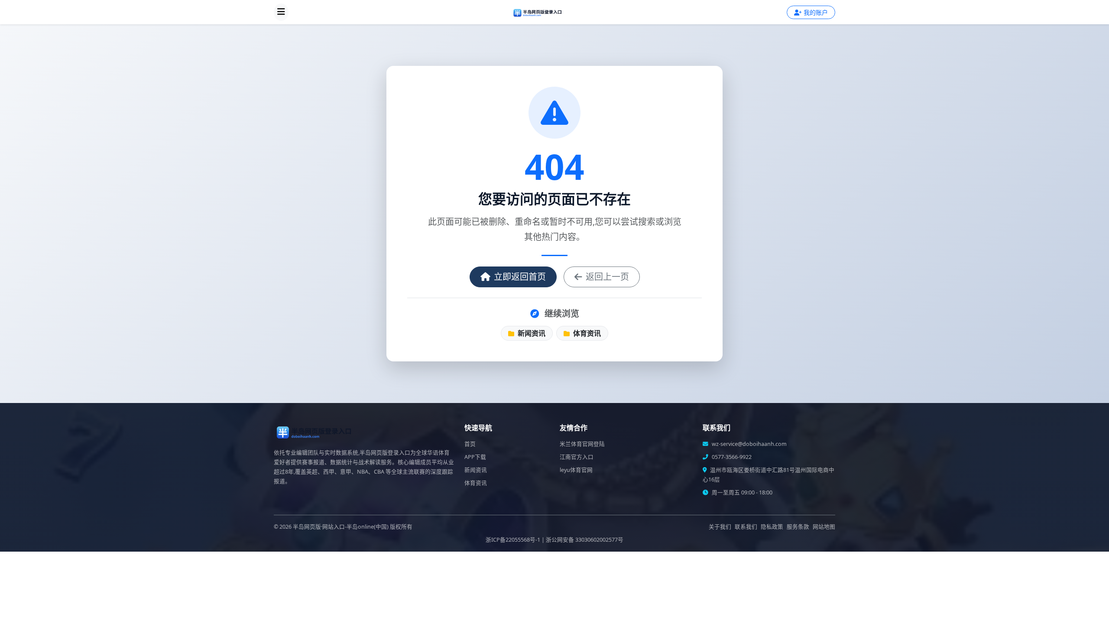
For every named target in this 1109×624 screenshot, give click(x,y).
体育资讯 (586, 333)
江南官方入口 (576, 457)
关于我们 (720, 526)
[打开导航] (281, 12)
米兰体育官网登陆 (582, 444)
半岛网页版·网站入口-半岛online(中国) (341, 526)
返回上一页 (607, 277)
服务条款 (798, 526)
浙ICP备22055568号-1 (513, 539)
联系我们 (746, 526)
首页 (470, 444)
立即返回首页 (520, 277)
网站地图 (824, 526)
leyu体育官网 (576, 470)
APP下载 (475, 457)
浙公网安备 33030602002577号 (584, 539)
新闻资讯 (530, 333)
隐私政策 (772, 526)
